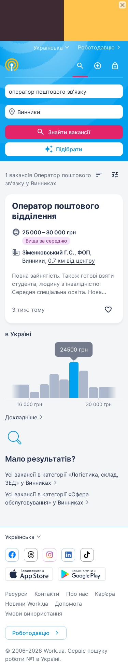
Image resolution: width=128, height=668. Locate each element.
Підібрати (69, 149)
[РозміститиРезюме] (97, 66)
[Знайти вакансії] (80, 66)
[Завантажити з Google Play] (82, 574)
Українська (19, 536)
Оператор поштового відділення (55, 211)
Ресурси (16, 593)
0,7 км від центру (71, 260)
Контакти (46, 593)
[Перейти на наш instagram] (49, 555)
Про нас (77, 593)
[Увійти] (115, 66)
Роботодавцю (96, 47)
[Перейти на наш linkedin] (68, 555)
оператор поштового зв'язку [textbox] (47, 91)
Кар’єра (105, 593)
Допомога (68, 603)
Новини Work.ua (26, 603)
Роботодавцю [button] (30, 633)
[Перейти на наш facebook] (12, 555)
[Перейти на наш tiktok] (87, 555)
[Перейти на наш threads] (31, 555)
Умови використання (33, 613)
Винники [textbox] (28, 112)
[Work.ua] (12, 64)
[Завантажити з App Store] (29, 574)
